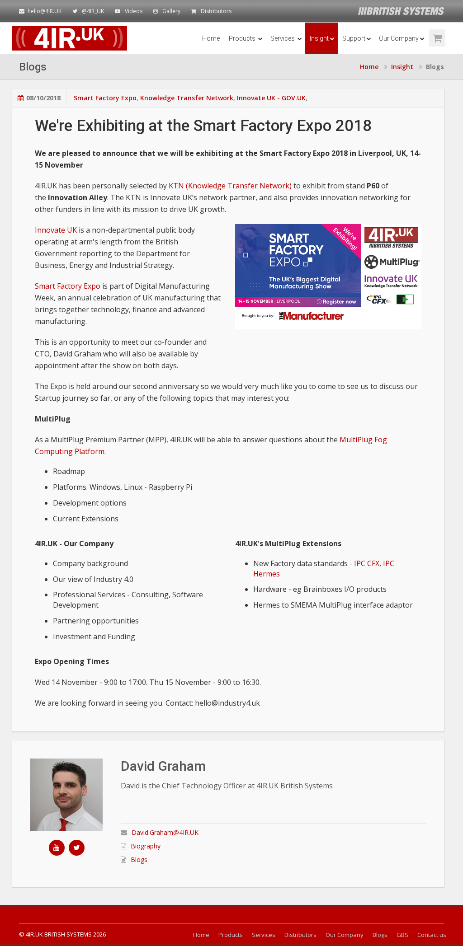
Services (283, 38)
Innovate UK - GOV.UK (271, 98)
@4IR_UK (93, 11)
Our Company (399, 38)
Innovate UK (56, 230)
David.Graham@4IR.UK (165, 832)
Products (243, 38)
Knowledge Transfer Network (186, 98)
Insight (319, 38)
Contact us (431, 935)
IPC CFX (366, 563)
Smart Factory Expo (105, 98)
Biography (146, 846)
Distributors (216, 11)
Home (211, 38)
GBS (402, 935)
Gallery (171, 11)
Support (353, 38)
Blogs (139, 859)
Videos (133, 11)
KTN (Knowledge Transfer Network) (230, 186)
